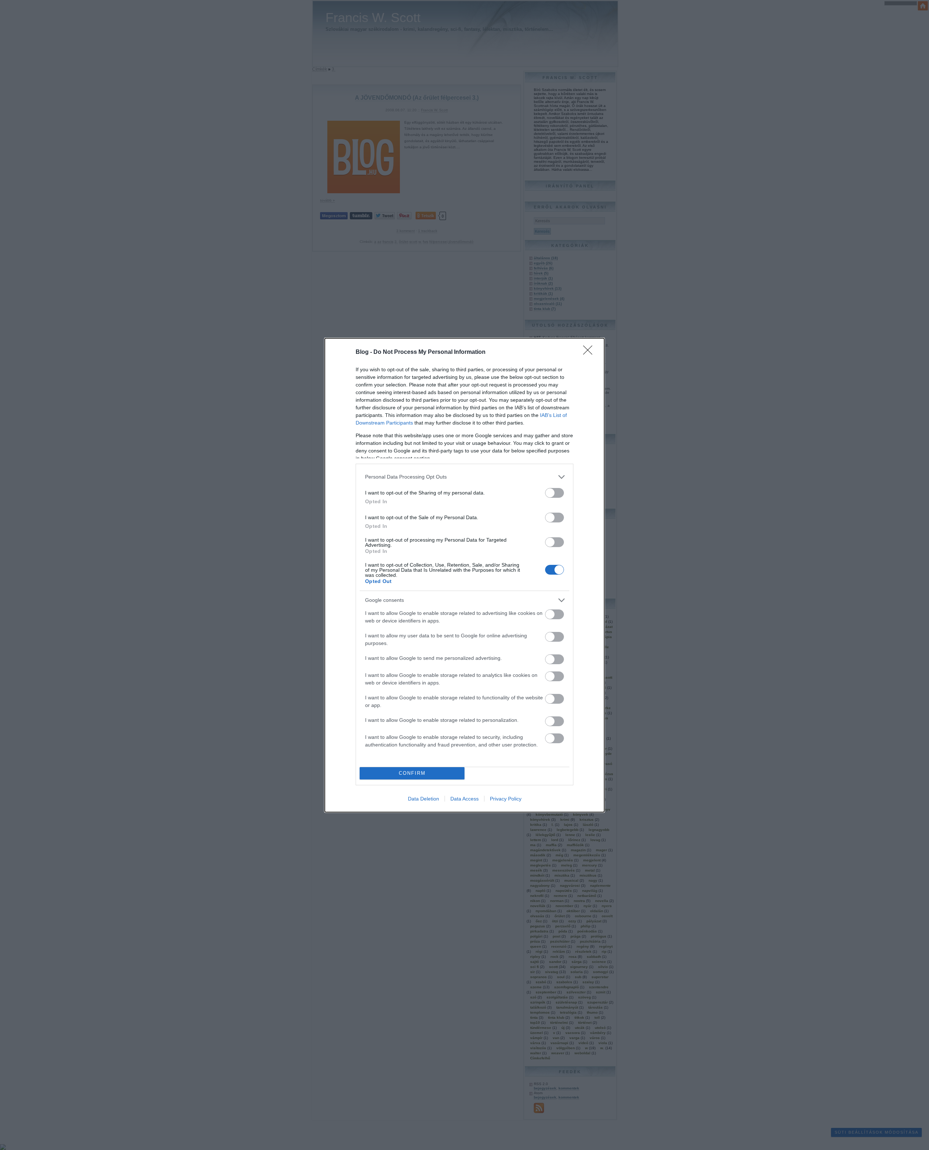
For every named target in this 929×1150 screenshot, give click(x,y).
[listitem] (464, 477)
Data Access (464, 799)
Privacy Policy (505, 799)
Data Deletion (423, 799)
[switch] (554, 493)
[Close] (590, 352)
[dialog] (464, 575)
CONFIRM (412, 773)
